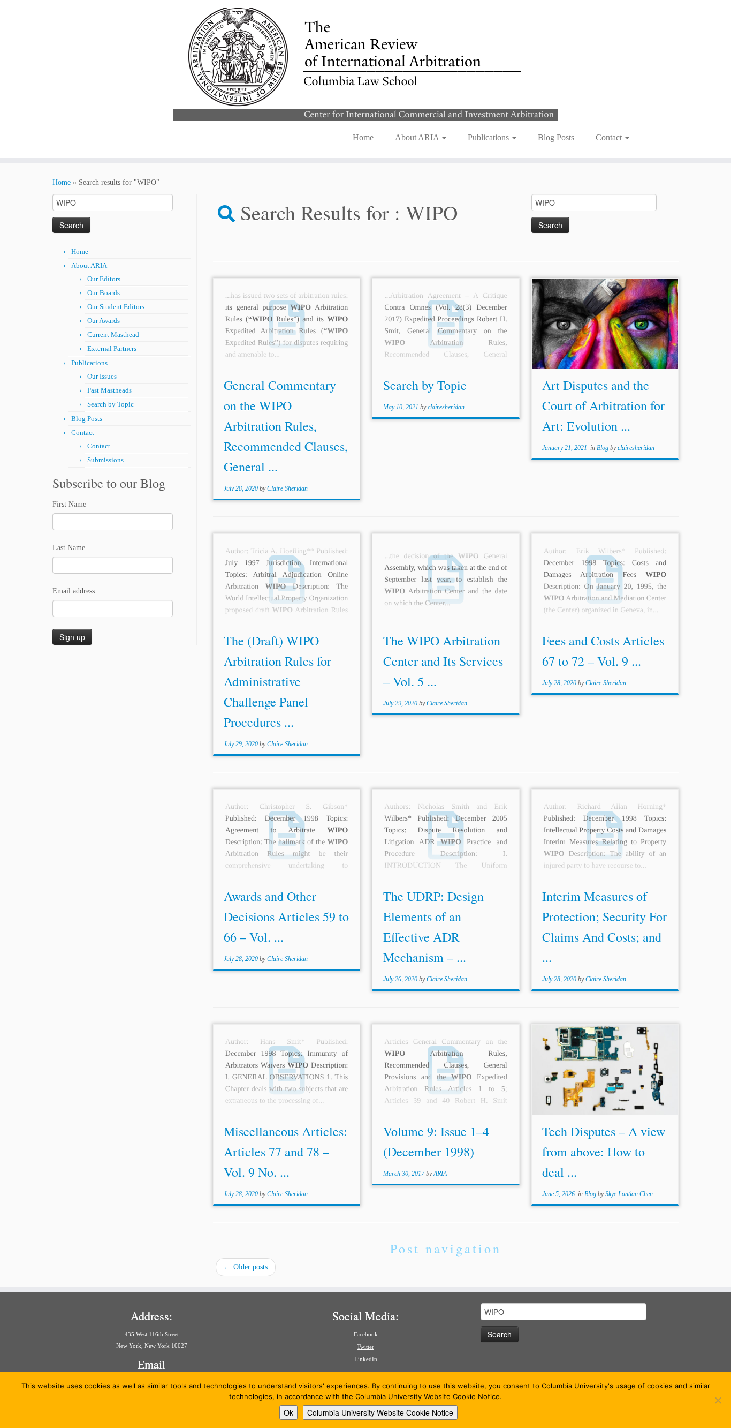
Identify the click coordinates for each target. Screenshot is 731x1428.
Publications (489, 137)
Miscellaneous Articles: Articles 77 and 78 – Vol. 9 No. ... (285, 1152)
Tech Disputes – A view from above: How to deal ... (603, 1152)
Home (363, 137)
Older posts (246, 1267)
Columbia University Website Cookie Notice (380, 1412)
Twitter (365, 1346)
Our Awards (103, 321)
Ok (288, 1412)
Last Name (68, 548)
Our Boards (103, 293)
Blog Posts (556, 137)
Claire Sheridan (287, 488)
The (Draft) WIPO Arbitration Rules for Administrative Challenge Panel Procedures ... (277, 681)
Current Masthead (113, 334)
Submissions (105, 460)
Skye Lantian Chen (629, 1194)
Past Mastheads (109, 390)
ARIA (440, 1173)
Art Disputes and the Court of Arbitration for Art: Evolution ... (603, 405)
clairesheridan (446, 407)
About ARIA (418, 137)
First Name (69, 504)
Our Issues (102, 376)
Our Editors (103, 279)
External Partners (111, 348)
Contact (610, 137)
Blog (603, 448)
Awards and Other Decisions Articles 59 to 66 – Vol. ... (286, 916)
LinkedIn (365, 1359)
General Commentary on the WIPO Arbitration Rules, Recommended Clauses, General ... (286, 426)
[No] (717, 1400)
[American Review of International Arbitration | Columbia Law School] (365, 63)
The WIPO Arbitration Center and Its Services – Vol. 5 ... (443, 661)
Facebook (366, 1334)
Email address (73, 591)
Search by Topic (110, 404)
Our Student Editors (115, 307)
